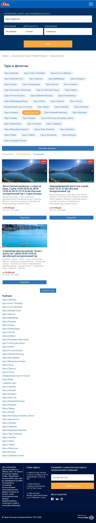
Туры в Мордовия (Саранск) (16, 129)
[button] (14, 31)
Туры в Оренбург (67, 129)
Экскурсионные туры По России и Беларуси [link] (29, 56)
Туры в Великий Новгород (55, 112)
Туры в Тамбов (28, 135)
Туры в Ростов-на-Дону (14, 95)
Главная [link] (5, 56)
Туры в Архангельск (12, 124)
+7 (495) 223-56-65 (33, 484)
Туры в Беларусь (77, 79)
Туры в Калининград (31, 84)
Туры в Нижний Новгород (41, 95)
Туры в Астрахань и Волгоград (17, 90)
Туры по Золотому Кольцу (47, 90)
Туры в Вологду (69, 135)
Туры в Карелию (11, 73)
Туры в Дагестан (31, 112)
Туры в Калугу (71, 90)
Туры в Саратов (57, 101)
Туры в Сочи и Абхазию (61, 73)
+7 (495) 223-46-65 (33, 493)
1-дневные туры (9, 383)
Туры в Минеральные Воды (16, 101)
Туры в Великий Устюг (13, 79)
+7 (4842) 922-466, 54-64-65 (36, 473)
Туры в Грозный (34, 124)
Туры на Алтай (52, 84)
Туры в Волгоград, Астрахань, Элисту (57, 118)
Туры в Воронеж (79, 112)
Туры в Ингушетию (48, 135)
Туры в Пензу (39, 101)
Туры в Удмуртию (53, 124)
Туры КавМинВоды (56, 79)
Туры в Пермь (10, 135)
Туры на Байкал (70, 84)
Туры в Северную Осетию (15, 140)
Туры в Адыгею (35, 79)
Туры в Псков (76, 101)
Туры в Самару (10, 118)
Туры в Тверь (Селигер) (44, 129)
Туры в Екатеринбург (67, 95)
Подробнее (25, 217)
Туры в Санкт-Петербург (34, 73)
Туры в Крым (43, 107)
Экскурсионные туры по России (18, 107)
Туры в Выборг (29, 118)
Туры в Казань (10, 84)
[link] (44, 4)
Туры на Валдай (81, 107)
